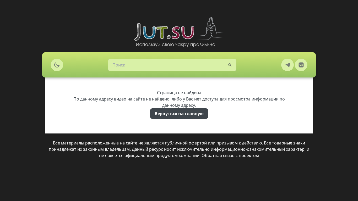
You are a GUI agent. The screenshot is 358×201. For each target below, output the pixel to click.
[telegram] (287, 65)
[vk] (301, 65)
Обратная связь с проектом (230, 155)
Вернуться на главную (179, 113)
